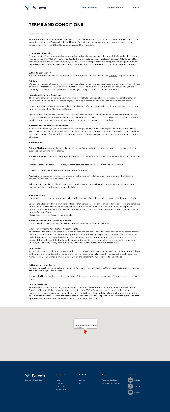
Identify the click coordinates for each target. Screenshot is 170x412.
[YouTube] (130, 392)
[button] (136, 7)
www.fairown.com (102, 156)
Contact (113, 75)
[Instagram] (130, 386)
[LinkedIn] (130, 380)
